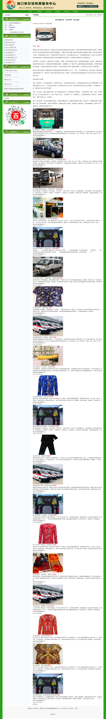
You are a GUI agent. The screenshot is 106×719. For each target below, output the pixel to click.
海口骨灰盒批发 (9, 55)
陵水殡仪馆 (8, 40)
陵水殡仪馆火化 (9, 42)
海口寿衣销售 (8, 52)
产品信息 (39, 11)
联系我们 (75, 11)
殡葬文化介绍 (7, 79)
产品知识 (57, 11)
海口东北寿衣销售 (10, 50)
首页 (30, 11)
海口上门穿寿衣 (9, 47)
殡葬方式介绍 (7, 84)
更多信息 (35, 704)
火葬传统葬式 (7, 75)
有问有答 (66, 11)
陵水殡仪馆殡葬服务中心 (39, 135)
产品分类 (48, 11)
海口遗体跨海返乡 (10, 57)
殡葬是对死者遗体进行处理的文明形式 (14, 88)
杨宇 (76, 708)
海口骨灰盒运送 (9, 60)
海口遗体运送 (8, 62)
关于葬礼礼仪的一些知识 (10, 70)
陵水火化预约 (8, 45)
